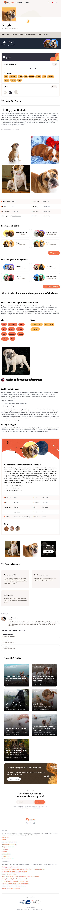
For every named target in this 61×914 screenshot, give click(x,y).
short (15, 497)
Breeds (27, 2)
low (48, 201)
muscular (16, 516)
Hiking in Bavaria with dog (9, 874)
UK (12, 206)
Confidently (13, 76)
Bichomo (4, 851)
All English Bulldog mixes (51, 287)
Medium (54, 87)
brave (21, 324)
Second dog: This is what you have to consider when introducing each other (23, 869)
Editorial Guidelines (28, 909)
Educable (50, 76)
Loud (19, 80)
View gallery (48, 551)
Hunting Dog (49, 324)
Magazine (19, 2)
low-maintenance (16, 216)
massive (21, 516)
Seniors (44, 516)
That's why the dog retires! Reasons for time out (15, 883)
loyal (4, 324)
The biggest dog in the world (10, 867)
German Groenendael (8, 859)
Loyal (6, 76)
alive (4, 329)
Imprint (36, 909)
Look (39, 34)
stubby (18, 512)
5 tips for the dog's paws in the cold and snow (15, 881)
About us (19, 909)
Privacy (41, 909)
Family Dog (35, 329)
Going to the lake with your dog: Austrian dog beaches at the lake (20, 876)
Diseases (45, 34)
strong (25, 516)
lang (15, 512)
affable (21, 334)
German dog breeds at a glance (11, 888)
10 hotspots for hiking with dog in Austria (13, 886)
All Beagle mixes (53, 253)
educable (12, 334)
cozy (4, 334)
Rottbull (4, 839)
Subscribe (39, 802)
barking (20, 329)
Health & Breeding (30, 34)
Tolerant (13, 80)
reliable (11, 329)
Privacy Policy (37, 808)
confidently (12, 324)
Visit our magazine (14, 779)
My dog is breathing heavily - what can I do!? (14, 879)
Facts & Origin (5, 34)
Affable (7, 80)
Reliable (31, 76)
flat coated (16, 502)
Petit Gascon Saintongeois (9, 842)
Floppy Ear (16, 507)
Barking (38, 76)
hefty (28, 516)
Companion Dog (36, 324)
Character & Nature (17, 34)
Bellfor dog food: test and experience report (14, 871)
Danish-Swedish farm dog (9, 844)
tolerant (5, 339)
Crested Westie (6, 854)
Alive (25, 76)
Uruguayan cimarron (8, 847)
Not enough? (30, 790)
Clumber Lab (5, 856)
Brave (20, 76)
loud (12, 339)
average (44, 201)
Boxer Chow (5, 837)
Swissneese (5, 849)
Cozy (44, 76)
